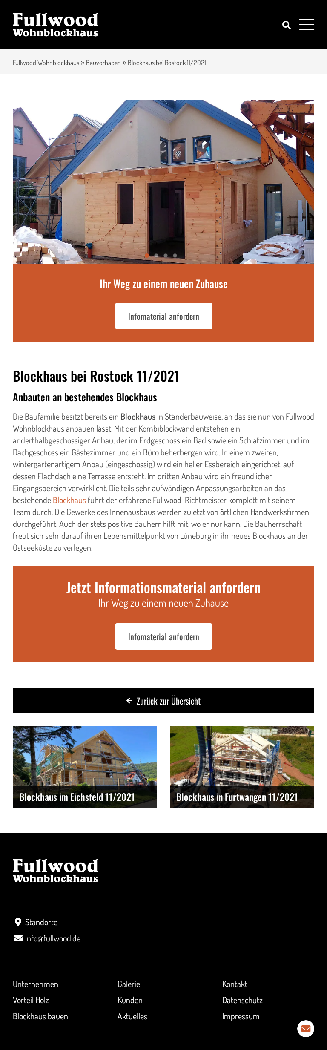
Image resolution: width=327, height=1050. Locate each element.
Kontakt (234, 983)
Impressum (241, 1015)
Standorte (41, 921)
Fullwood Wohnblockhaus (46, 62)
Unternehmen (35, 983)
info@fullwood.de (52, 938)
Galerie (129, 983)
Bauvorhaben (103, 62)
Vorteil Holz (31, 999)
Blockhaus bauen (40, 1015)
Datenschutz (242, 999)
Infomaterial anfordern (163, 316)
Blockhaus (69, 499)
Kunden (130, 999)
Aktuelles (132, 1015)
